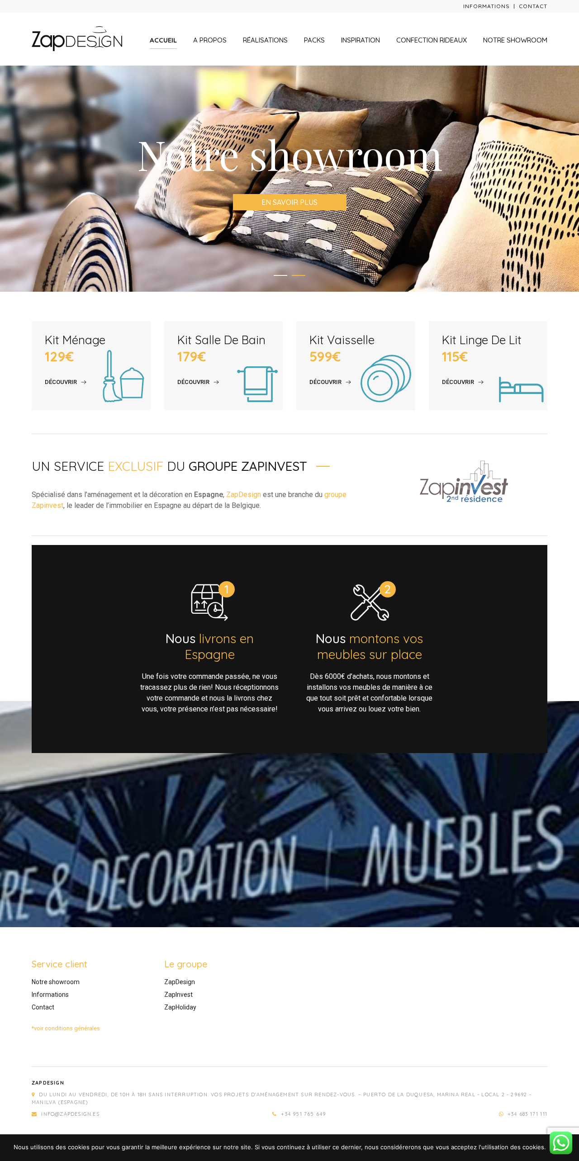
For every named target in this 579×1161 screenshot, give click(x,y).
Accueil (163, 40)
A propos (210, 40)
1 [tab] (280, 275)
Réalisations (265, 40)
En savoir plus (289, 202)
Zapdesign (48, 1083)
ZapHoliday (180, 1007)
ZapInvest (178, 994)
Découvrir (61, 382)
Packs (314, 40)
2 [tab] (298, 275)
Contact (533, 6)
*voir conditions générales (66, 1028)
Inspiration (360, 40)
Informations (486, 6)
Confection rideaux (431, 40)
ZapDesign (243, 494)
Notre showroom (515, 40)
